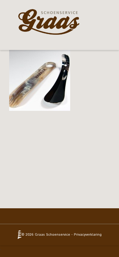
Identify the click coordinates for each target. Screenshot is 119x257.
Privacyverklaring (88, 234)
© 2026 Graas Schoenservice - (47, 234)
